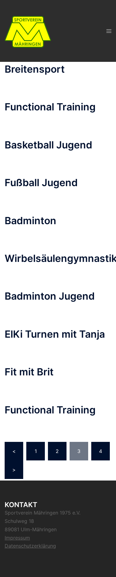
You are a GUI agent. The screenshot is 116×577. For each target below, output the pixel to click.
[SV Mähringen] (28, 30)
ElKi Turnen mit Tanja (55, 334)
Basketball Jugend (48, 145)
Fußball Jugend (41, 183)
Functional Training (50, 107)
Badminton (30, 221)
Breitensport (35, 69)
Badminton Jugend (50, 296)
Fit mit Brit (29, 372)
